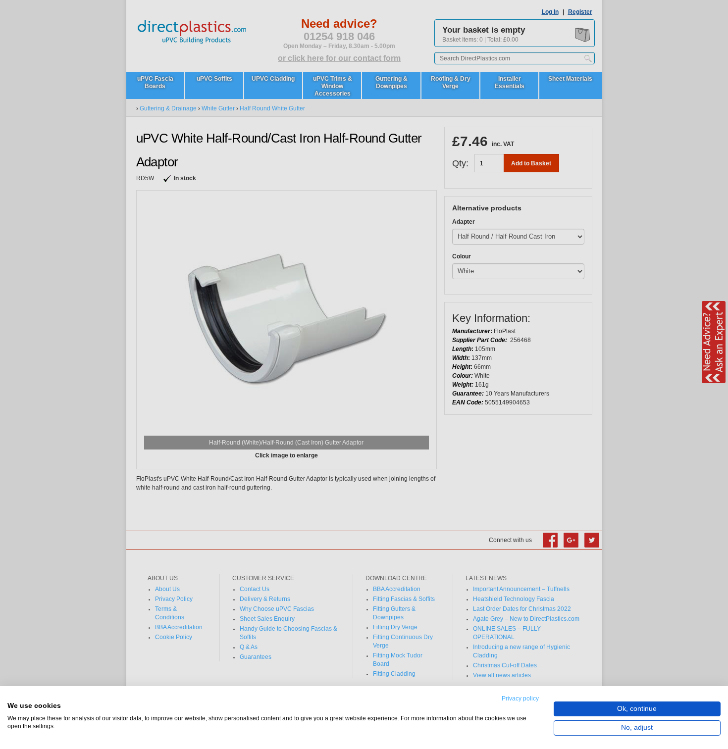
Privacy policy (520, 698)
